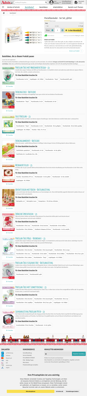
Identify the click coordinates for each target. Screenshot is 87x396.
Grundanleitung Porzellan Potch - (29, 311)
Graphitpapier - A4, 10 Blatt (36, 79)
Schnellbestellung (66, 1)
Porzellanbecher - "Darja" (51, 79)
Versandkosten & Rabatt (29, 357)
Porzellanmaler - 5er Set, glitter (53, 150)
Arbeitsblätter (58, 7)
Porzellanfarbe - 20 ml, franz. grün (75, 253)
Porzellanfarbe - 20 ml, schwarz (24, 257)
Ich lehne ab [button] (59, 391)
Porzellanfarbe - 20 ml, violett (39, 253)
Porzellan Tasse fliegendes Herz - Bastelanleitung (34, 262)
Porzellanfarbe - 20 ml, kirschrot (40, 225)
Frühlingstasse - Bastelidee (25, 92)
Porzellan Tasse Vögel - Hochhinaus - (29, 238)
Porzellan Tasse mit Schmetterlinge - (29, 287)
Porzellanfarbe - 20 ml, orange (62, 250)
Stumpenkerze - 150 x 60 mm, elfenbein (48, 201)
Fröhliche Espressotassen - (25, 214)
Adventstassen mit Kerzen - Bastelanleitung (32, 189)
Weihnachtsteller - (22, 165)
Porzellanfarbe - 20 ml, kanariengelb (43, 250)
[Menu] (3, 7)
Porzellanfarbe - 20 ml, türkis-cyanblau (72, 126)
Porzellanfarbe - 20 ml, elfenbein (24, 229)
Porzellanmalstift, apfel (66, 79)
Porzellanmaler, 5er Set (22, 79)
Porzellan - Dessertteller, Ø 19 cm (24, 176)
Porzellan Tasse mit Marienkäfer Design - (31, 67)
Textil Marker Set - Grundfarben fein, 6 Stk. (27, 154)
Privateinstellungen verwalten (30, 365)
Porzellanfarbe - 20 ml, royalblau (24, 302)
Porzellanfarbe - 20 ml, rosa (23, 225)
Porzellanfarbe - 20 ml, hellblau (58, 225)
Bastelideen (43, 7)
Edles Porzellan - (21, 116)
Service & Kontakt (66, 3)
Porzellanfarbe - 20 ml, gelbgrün (53, 126)
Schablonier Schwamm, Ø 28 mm (43, 229)
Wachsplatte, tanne (31, 201)
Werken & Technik (13, 7)
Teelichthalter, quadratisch (23, 150)
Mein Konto (26, 362)
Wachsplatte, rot (20, 201)
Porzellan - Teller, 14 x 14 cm (39, 129)
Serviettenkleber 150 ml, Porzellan (25, 325)
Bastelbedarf (29, 7)
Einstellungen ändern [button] (72, 391)
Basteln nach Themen (75, 7)
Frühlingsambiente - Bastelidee (27, 140)
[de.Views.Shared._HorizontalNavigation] (3, 13)
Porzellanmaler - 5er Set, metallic (61, 176)
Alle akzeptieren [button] (30, 391)
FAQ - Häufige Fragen (28, 360)
